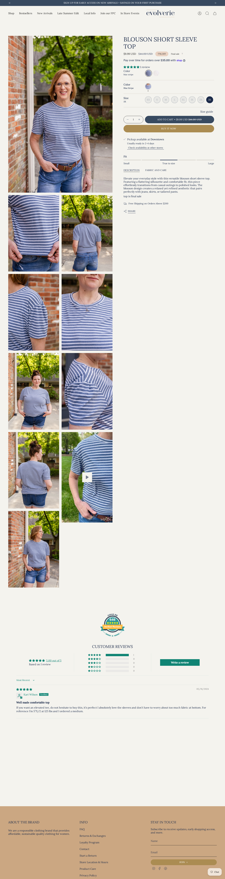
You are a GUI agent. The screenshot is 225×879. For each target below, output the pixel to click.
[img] (24, 689)
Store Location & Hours (94, 862)
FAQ (82, 829)
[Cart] (215, 13)
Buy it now (168, 128)
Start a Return (88, 855)
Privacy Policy (88, 875)
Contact (84, 849)
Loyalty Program (89, 842)
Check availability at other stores (145, 147)
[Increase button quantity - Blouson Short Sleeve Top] (139, 119)
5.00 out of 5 (53, 660)
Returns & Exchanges (93, 835)
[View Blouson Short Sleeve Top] (87, 477)
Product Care (88, 868)
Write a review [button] (180, 662)
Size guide (206, 111)
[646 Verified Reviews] (112, 638)
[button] (11, 13)
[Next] (215, 2)
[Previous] (9, 2)
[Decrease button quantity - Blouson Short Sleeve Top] (127, 119)
